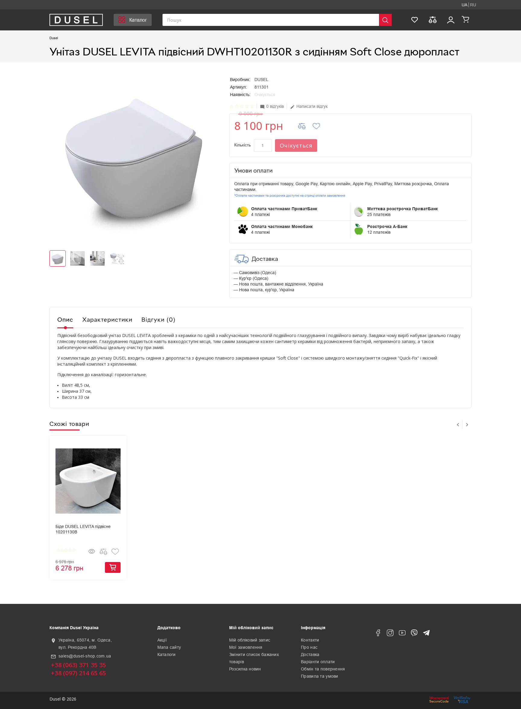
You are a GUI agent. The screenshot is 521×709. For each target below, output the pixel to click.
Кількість (242, 145)
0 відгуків (272, 106)
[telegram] (426, 634)
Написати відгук (308, 106)
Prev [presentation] (458, 424)
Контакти (310, 640)
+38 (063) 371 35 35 (78, 665)
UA (464, 4)
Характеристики (107, 319)
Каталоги (166, 654)
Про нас (309, 647)
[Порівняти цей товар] (305, 126)
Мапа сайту (169, 647)
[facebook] (378, 634)
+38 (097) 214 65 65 (78, 673)
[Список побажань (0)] (414, 20)
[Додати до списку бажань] (320, 126)
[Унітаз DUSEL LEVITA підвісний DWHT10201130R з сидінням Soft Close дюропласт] (134, 156)
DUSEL (261, 79)
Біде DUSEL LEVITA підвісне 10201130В (83, 529)
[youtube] (402, 634)
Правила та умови (319, 676)
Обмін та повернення (323, 669)
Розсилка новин (245, 669)
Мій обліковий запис (249, 640)
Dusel (53, 38)
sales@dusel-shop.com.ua (84, 656)
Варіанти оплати (318, 661)
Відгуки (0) (158, 319)
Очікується (296, 145)
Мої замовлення (246, 647)
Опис (65, 319)
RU (473, 4)
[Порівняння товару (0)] (433, 20)
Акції (162, 640)
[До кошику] (113, 567)
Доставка (310, 654)
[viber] (414, 634)
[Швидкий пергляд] (91, 551)
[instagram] (390, 634)
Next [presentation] (467, 424)
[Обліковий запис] (451, 20)
